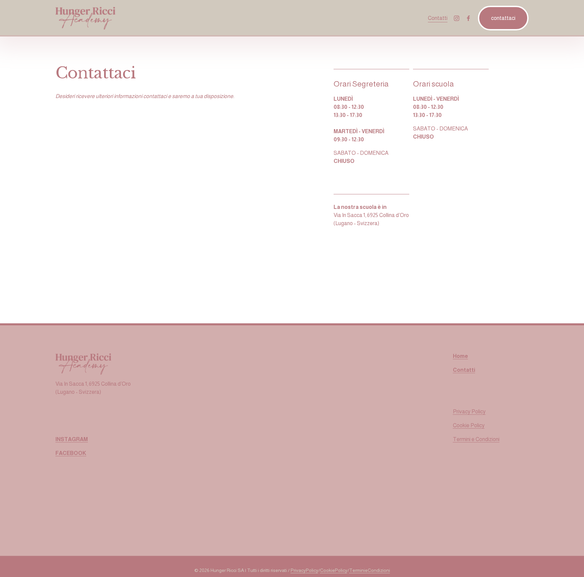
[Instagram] (456, 18)
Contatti (437, 18)
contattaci (503, 18)
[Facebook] (468, 18)
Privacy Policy (469, 411)
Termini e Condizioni (476, 439)
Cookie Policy (469, 425)
